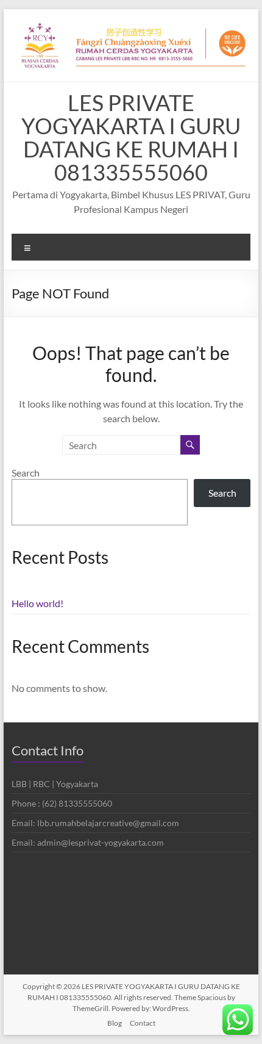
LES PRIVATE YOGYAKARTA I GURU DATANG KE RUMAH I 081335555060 (131, 137)
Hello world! (37, 603)
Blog (114, 1023)
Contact (142, 1023)
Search (26, 472)
